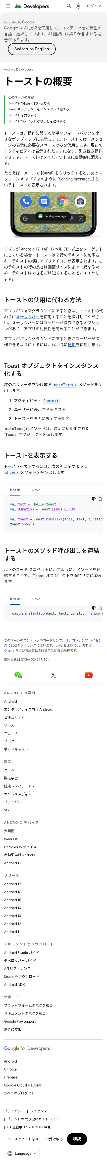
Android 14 (12, 908)
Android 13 (12, 916)
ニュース (11, 733)
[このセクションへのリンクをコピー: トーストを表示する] (62, 456)
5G (6, 810)
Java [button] (36, 490)
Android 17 (12, 884)
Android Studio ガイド (21, 952)
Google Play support (20, 1021)
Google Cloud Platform (22, 1085)
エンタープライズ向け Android (28, 709)
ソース (9, 725)
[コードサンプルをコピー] (100, 499)
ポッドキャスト (16, 749)
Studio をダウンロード (21, 976)
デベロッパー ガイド (20, 960)
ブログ (9, 741)
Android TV (13, 863)
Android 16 (12, 892)
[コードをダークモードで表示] (94, 499)
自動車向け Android (19, 855)
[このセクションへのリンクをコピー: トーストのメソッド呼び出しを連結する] (21, 559)
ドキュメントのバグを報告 (25, 1013)
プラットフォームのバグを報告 (28, 1005)
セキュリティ (14, 717)
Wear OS (11, 839)
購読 (77, 1139)
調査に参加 (12, 1029)
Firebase (11, 1077)
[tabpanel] (53, 514)
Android (10, 701)
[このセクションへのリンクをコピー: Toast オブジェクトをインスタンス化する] (27, 374)
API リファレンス (17, 968)
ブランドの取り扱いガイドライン (33, 1119)
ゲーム (9, 770)
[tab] (15, 490)
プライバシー (14, 802)
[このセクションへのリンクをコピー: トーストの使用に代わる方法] (86, 301)
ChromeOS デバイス (20, 847)
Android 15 (12, 900)
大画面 (9, 831)
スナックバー (28, 317)
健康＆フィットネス (19, 786)
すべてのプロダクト (19, 1093)
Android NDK (14, 984)
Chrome (10, 1069)
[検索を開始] (69, 6)
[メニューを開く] (8, 6)
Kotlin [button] (15, 490)
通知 (72, 344)
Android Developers (18, 69)
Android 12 (12, 923)
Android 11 (12, 931)
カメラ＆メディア (18, 794)
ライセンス (38, 1111)
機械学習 (11, 778)
